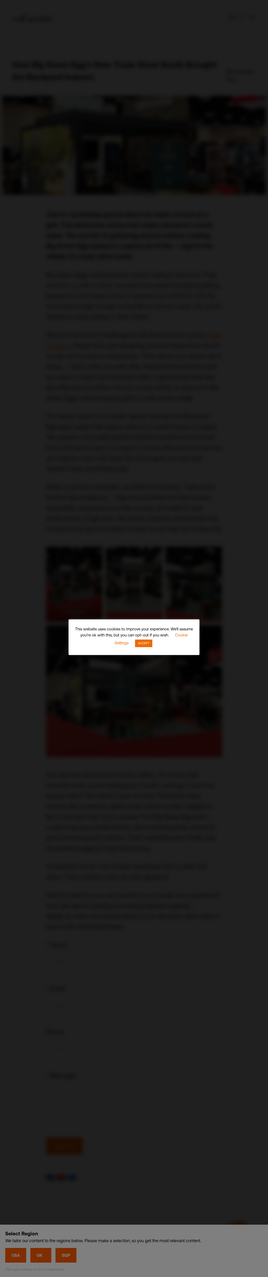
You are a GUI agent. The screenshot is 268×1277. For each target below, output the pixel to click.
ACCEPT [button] (143, 643)
